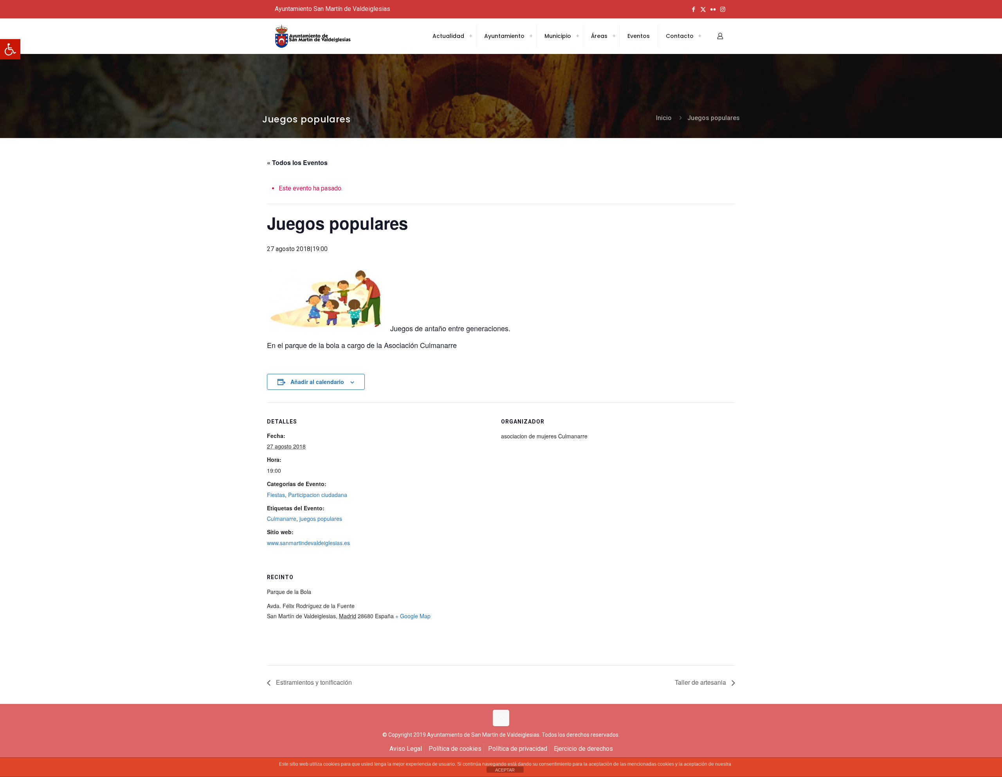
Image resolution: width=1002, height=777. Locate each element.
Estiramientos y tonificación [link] (313, 682)
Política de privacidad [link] (517, 748)
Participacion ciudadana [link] (317, 495)
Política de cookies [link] (455, 748)
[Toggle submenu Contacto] (699, 36)
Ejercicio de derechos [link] (583, 748)
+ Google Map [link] (413, 616)
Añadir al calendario (317, 382)
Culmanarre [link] (281, 518)
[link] (10, 49)
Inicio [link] (664, 118)
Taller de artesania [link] (701, 682)
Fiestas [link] (276, 495)
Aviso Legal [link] (405, 748)
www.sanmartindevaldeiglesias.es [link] (308, 543)
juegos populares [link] (320, 518)
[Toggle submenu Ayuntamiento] (531, 36)
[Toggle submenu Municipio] (577, 36)
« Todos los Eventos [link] (297, 162)
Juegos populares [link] (713, 118)
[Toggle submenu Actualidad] (470, 36)
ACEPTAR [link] (505, 770)
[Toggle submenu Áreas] (614, 36)
